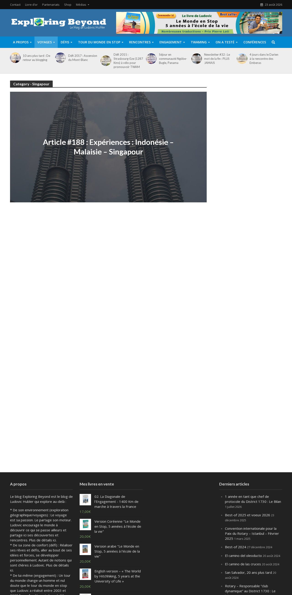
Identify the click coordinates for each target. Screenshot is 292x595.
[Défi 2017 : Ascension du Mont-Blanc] (59, 57)
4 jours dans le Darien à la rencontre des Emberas (264, 59)
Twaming (199, 42)
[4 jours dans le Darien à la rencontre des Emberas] (241, 58)
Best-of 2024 (235, 547)
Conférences (254, 42)
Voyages (44, 42)
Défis (65, 42)
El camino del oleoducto (243, 555)
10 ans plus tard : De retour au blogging (36, 58)
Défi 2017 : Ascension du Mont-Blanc (82, 58)
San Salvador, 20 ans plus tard (248, 572)
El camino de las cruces (243, 564)
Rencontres (140, 42)
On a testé (225, 42)
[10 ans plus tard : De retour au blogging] (14, 57)
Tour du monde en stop (99, 42)
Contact (15, 5)
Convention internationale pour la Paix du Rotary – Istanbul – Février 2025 (252, 533)
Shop (67, 5)
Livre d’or (31, 5)
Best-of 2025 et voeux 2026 (247, 515)
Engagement (170, 42)
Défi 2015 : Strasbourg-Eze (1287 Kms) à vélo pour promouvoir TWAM (128, 61)
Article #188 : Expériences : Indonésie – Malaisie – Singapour (108, 146)
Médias (81, 5)
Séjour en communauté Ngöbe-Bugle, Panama (173, 59)
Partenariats (51, 5)
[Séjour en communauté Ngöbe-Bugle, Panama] (150, 58)
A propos (21, 42)
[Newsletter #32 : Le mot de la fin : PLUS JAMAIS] (195, 58)
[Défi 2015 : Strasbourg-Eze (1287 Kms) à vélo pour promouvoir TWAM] (105, 60)
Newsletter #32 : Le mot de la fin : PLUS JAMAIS (217, 59)
